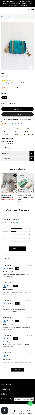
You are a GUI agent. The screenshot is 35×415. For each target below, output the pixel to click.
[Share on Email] (6, 148)
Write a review (17, 249)
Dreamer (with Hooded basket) (7, 197)
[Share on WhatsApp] (9, 148)
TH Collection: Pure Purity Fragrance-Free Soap (25, 197)
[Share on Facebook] (2, 148)
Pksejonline (9, 138)
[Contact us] (30, 403)
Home (3, 16)
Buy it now (17, 114)
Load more (17, 369)
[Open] (4, 410)
